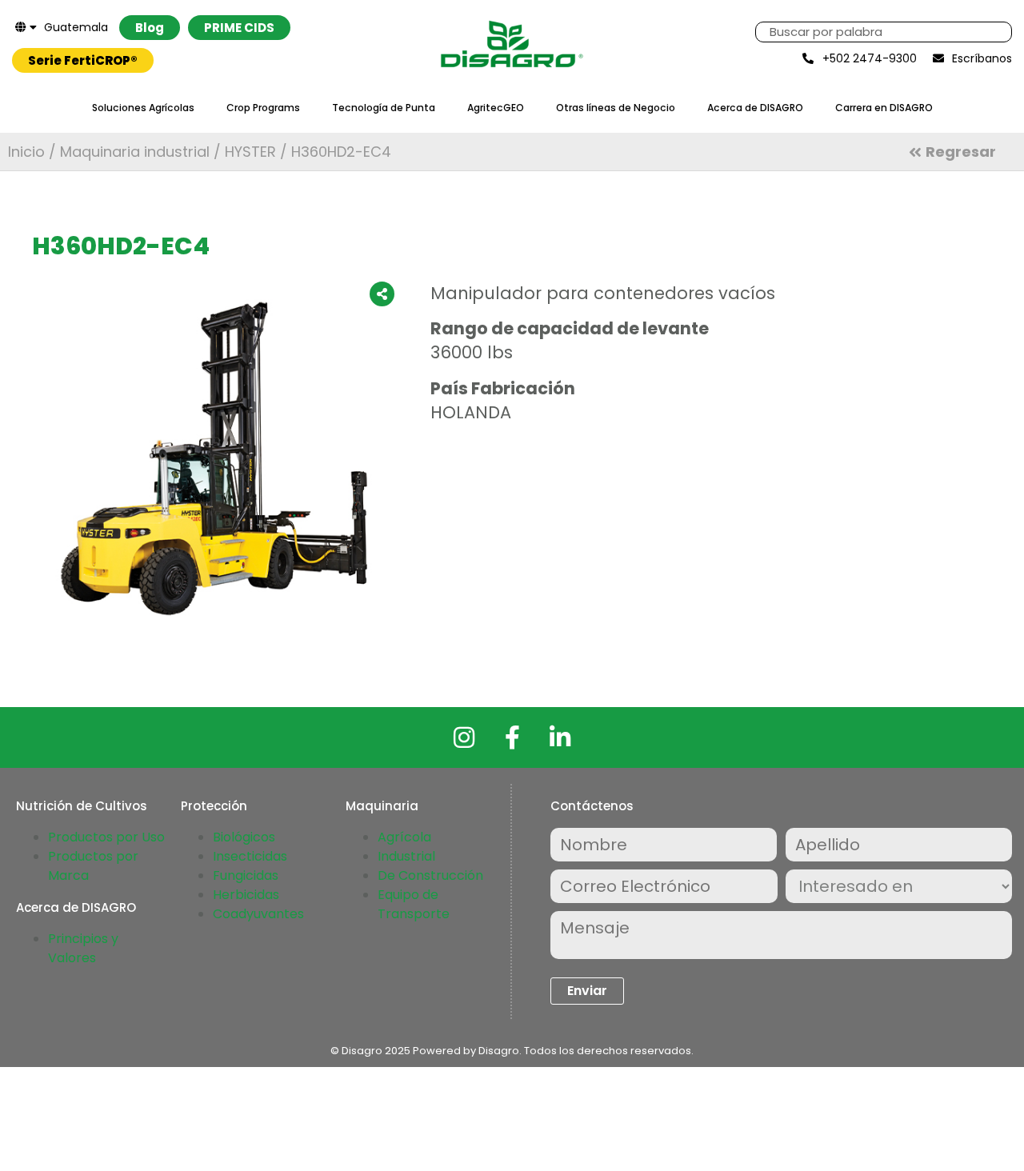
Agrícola (404, 837)
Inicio (26, 152)
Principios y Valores (83, 948)
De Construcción (430, 875)
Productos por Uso (106, 837)
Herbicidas (246, 894)
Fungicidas (245, 875)
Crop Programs (263, 107)
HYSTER (250, 152)
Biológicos (244, 837)
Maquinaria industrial (135, 152)
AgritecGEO (495, 107)
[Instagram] (464, 737)
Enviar (587, 990)
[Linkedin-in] (560, 737)
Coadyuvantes (258, 914)
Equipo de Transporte (414, 904)
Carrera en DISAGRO (884, 107)
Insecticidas (250, 856)
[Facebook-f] (512, 737)
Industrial (406, 856)
